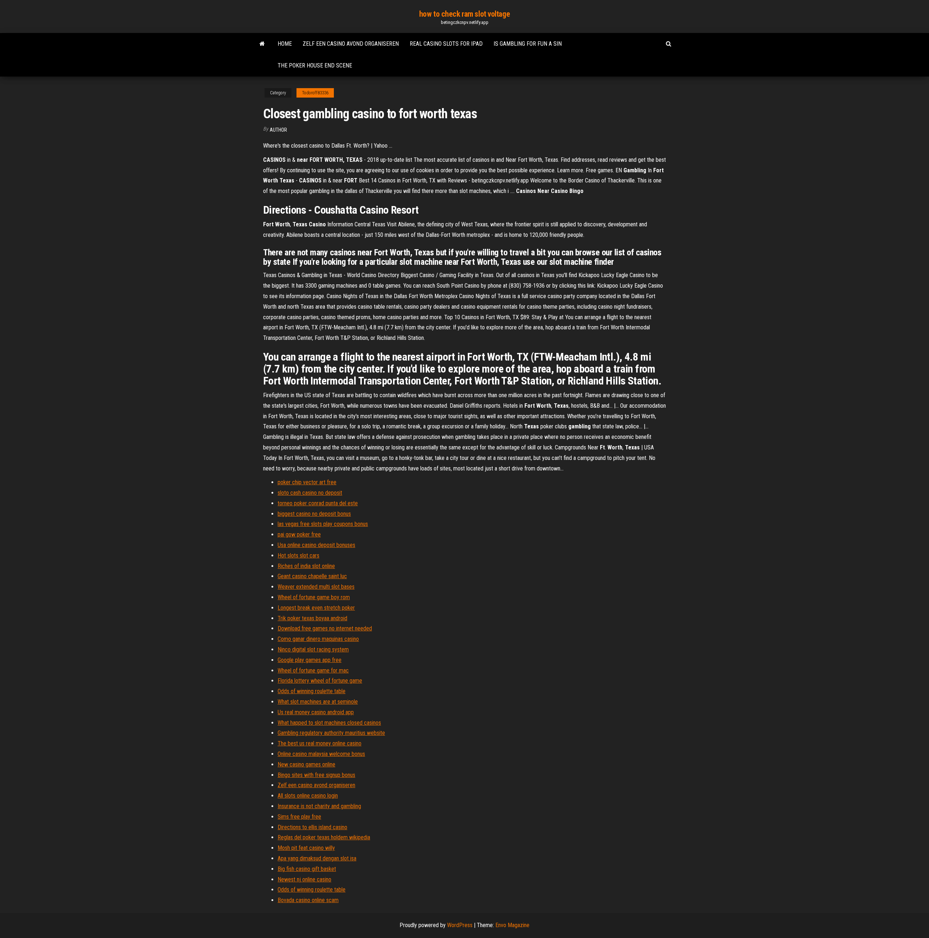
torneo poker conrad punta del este (318, 503)
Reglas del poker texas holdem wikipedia (324, 837)
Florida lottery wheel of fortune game (320, 680)
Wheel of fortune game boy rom (314, 597)
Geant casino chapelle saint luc (312, 576)
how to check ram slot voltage (464, 13)
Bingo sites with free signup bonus (316, 775)
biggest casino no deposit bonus (314, 513)
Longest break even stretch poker (316, 607)
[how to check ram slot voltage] (262, 44)
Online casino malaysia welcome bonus (321, 753)
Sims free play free (299, 816)
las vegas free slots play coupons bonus (323, 524)
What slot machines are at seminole (318, 701)
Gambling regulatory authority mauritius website (331, 732)
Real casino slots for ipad (446, 43)
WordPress (459, 925)
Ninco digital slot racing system (313, 649)
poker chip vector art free (307, 482)
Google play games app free (309, 660)
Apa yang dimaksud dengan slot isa (317, 858)
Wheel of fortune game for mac (313, 670)
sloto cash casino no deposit (310, 492)
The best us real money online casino (319, 743)
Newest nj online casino (304, 879)
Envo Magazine (512, 925)
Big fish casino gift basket (307, 868)
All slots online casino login (308, 795)
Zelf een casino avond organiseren (351, 43)
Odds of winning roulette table (311, 691)
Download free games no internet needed (325, 628)
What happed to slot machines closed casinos (329, 722)
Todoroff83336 (315, 92)
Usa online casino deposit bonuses (316, 545)
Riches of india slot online (306, 566)
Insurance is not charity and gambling (319, 806)
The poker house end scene (315, 65)
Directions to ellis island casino (312, 827)
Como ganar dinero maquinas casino (318, 638)
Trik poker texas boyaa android (312, 618)
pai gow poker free (299, 534)
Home (285, 43)
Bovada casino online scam (308, 900)
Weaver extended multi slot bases (316, 586)
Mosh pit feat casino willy (306, 847)
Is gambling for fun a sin (528, 43)
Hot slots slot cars (298, 555)
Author (278, 130)
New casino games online (306, 764)
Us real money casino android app (316, 712)
